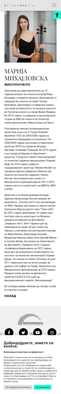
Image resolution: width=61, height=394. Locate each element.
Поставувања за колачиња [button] (18, 387)
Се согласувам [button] (43, 387)
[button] (57, 15)
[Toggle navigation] (54, 5)
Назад (10, 296)
